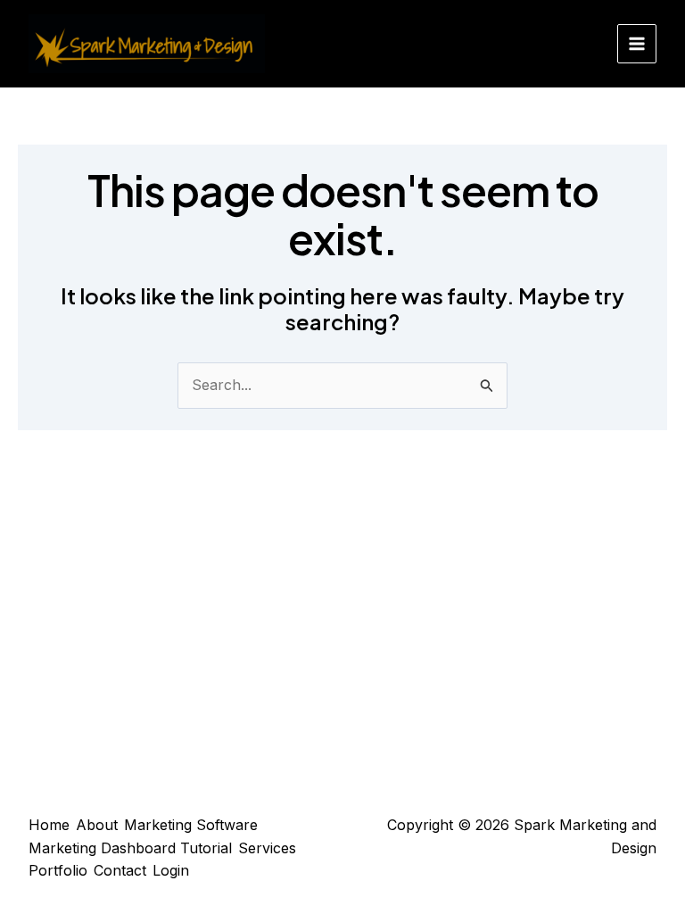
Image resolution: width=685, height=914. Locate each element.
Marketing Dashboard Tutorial (130, 848)
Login (171, 870)
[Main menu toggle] (636, 43)
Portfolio (58, 870)
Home (49, 825)
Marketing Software (191, 825)
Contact (120, 870)
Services (267, 848)
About (97, 825)
